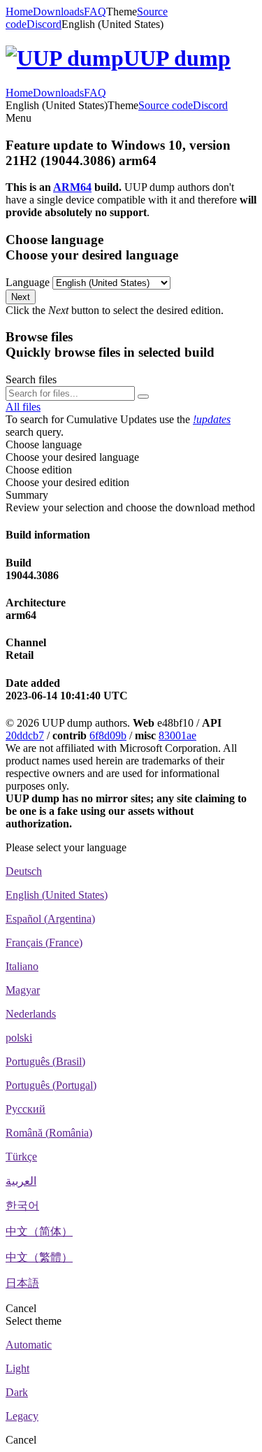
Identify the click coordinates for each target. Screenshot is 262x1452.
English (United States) (57, 895)
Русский (25, 1109)
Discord (44, 24)
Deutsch (24, 871)
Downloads (58, 11)
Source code (165, 105)
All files (23, 407)
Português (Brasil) (45, 1061)
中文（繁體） (39, 1257)
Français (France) (44, 942)
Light (17, 1368)
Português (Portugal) (51, 1085)
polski (19, 1038)
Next (20, 297)
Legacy (22, 1416)
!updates (212, 419)
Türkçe (21, 1156)
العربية (21, 1181)
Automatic (29, 1345)
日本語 (22, 1283)
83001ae (177, 735)
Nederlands (31, 1014)
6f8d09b (107, 735)
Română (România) (49, 1133)
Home (19, 11)
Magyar (23, 990)
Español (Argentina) (50, 919)
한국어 (22, 1205)
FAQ (95, 11)
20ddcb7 (25, 735)
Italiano (22, 966)
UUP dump (177, 58)
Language (28, 282)
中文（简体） (39, 1231)
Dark (17, 1392)
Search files (31, 379)
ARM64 (72, 187)
